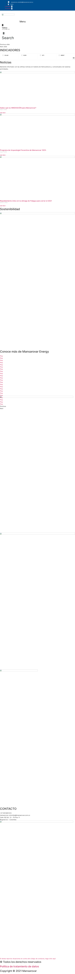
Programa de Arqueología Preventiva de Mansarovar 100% (23, 150)
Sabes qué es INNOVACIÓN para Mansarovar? (18, 108)
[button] (22, 21)
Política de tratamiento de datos (19, 966)
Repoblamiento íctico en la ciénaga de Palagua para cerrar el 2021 (26, 201)
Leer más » (3, 112)
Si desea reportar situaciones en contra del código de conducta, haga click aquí (28, 958)
